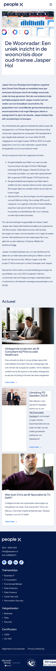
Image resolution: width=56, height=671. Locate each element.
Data (6, 617)
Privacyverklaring (36, 648)
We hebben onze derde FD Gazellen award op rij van (37, 405)
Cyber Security (11, 596)
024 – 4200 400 (9, 547)
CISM (6, 634)
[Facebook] (4, 562)
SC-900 (8, 638)
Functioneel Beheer (13, 584)
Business (8, 613)
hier (14, 245)
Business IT (9, 575)
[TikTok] (21, 562)
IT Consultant (10, 579)
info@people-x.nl (10, 551)
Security (8, 622)
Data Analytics (11, 588)
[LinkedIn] (15, 562)
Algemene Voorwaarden (13, 648)
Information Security (13, 600)
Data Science (10, 592)
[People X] (13, 4)
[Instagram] (10, 562)
